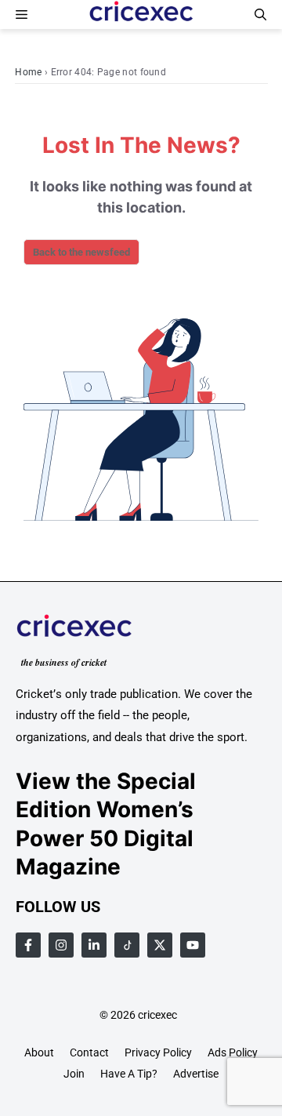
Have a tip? (128, 1073)
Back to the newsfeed (81, 252)
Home (28, 72)
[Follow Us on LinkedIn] (94, 945)
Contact (89, 1052)
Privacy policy (158, 1052)
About (39, 1052)
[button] (260, 14)
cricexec (157, 1015)
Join (74, 1073)
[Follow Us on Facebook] (28, 945)
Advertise (196, 1073)
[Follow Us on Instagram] (61, 945)
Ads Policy (233, 1052)
